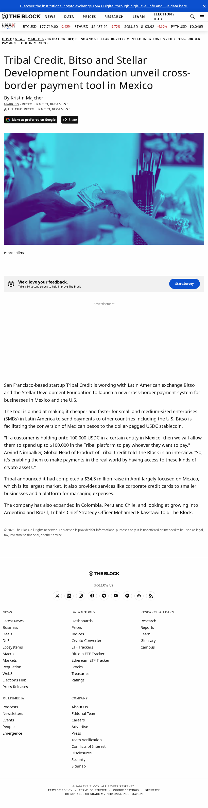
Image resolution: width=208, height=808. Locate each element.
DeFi (6, 640)
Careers (78, 720)
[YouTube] (115, 595)
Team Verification (87, 740)
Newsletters (13, 713)
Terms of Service (93, 790)
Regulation (12, 667)
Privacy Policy (60, 790)
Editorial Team (84, 713)
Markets (10, 660)
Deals (7, 634)
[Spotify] (127, 595)
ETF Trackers (82, 647)
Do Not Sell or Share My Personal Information (104, 794)
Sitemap (79, 766)
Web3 (8, 673)
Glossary (148, 640)
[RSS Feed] (150, 595)
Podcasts (10, 707)
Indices (78, 634)
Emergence (12, 733)
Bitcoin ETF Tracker (88, 654)
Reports (147, 627)
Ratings (78, 680)
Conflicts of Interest (89, 746)
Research (148, 621)
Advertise (80, 726)
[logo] (21, 17)
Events (8, 720)
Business (10, 627)
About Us (80, 707)
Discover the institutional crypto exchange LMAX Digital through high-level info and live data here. (104, 6)
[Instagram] (80, 595)
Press (76, 733)
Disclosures (82, 753)
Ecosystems (13, 647)
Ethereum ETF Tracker (90, 660)
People (8, 726)
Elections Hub (14, 680)
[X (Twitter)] (57, 595)
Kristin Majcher (27, 98)
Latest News (13, 621)
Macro (8, 654)
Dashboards (82, 621)
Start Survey (184, 283)
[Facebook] (92, 595)
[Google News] (139, 595)
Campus (148, 647)
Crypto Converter (86, 640)
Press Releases (15, 686)
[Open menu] (202, 17)
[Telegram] (104, 595)
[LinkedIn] (69, 595)
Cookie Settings (126, 790)
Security (78, 759)
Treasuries (80, 673)
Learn (145, 634)
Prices (77, 627)
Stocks (77, 667)
